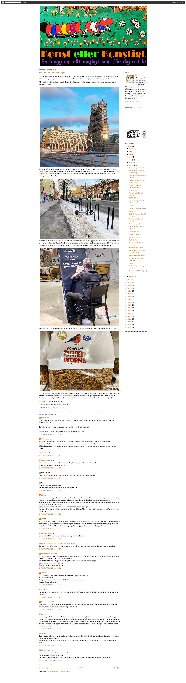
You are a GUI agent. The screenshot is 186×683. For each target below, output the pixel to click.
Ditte (42, 495)
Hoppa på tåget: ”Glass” (136, 168)
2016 (129, 305)
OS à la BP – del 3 (134, 234)
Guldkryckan (45, 439)
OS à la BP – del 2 (134, 237)
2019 (129, 296)
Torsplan (50, 171)
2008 (129, 327)
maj (130, 157)
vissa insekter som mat (66, 396)
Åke (44, 401)
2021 (129, 291)
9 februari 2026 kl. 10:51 (50, 585)
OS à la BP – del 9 (134, 198)
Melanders (114, 328)
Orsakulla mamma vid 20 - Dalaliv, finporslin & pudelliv (58, 543)
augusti (131, 148)
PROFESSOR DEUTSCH (49, 553)
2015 (129, 308)
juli (130, 151)
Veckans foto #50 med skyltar (52, 73)
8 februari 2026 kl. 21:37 (50, 549)
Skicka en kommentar (46, 665)
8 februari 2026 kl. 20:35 (50, 529)
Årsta (55, 241)
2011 (129, 319)
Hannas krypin (45, 417)
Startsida (80, 668)
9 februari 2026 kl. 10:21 (50, 568)
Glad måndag (133, 190)
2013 (129, 313)
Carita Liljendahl (46, 650)
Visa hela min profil (132, 101)
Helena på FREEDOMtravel (49, 602)
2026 (129, 146)
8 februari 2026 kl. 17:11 (50, 456)
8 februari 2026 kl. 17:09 (50, 434)
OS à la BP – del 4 (134, 231)
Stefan (43, 633)
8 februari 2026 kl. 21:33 (50, 539)
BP (138, 75)
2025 (129, 280)
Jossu (43, 589)
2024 (129, 282)
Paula (43, 614)
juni (130, 154)
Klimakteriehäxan (46, 460)
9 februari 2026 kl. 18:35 (50, 609)
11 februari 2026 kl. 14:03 (50, 660)
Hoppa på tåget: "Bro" (135, 224)
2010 (129, 322)
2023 (129, 285)
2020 (129, 294)
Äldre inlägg (116, 668)
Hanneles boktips (46, 533)
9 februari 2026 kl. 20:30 (50, 629)
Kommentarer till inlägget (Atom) (60, 672)
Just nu (131, 263)
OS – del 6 (132, 211)
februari (131, 165)
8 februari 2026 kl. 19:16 (50, 514)
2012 (129, 316)
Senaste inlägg (43, 668)
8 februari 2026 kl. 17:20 (50, 468)
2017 (129, 302)
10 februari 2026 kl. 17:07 (50, 645)
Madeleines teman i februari (137, 255)
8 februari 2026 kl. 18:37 (50, 478)
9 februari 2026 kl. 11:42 (50, 597)
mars (131, 162)
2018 (129, 299)
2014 (129, 310)
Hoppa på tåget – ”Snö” (136, 247)
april (130, 160)
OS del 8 (131, 205)
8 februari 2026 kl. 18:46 (50, 490)
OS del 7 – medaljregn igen (137, 208)
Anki (42, 573)
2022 (129, 288)
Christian (42, 404)
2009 (129, 324)
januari (131, 276)
